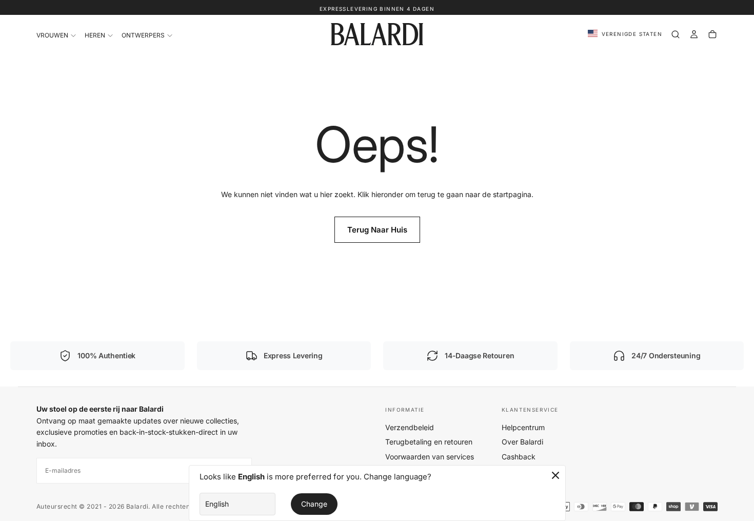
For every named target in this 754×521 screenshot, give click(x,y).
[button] (625, 34)
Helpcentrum (523, 427)
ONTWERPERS (143, 35)
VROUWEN (52, 35)
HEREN (95, 35)
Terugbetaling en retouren (428, 441)
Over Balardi (522, 441)
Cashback (518, 456)
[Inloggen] (694, 34)
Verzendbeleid (409, 427)
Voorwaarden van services (429, 456)
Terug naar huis (377, 230)
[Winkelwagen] (712, 34)
